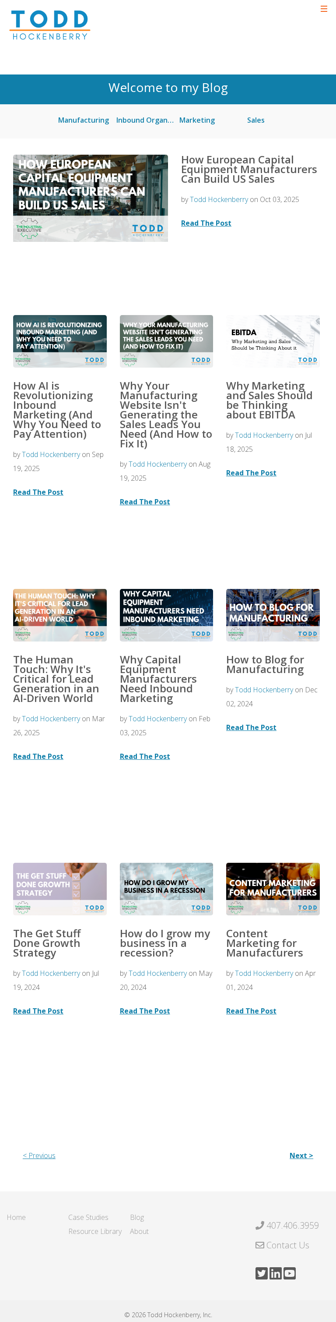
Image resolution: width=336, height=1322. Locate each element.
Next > (301, 1155)
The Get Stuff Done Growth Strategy (46, 943)
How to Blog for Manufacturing (265, 664)
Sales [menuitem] (256, 120)
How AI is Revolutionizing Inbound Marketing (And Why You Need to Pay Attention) (57, 409)
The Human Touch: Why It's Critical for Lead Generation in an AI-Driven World (56, 678)
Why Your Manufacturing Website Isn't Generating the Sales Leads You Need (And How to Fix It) (166, 414)
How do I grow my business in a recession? (165, 943)
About (139, 1231)
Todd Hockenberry (219, 199)
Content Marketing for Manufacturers (264, 943)
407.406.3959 (292, 1225)
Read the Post (206, 223)
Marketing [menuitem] (197, 120)
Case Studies (88, 1217)
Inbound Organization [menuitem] (149, 120)
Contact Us (287, 1245)
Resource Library (95, 1231)
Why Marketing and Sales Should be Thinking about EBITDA (269, 400)
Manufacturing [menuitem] (83, 120)
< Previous (39, 1155)
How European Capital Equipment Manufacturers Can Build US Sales (249, 169)
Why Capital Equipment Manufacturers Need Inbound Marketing (158, 678)
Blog (137, 1217)
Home (16, 1217)
